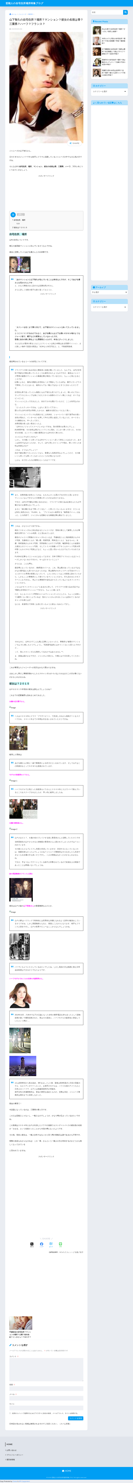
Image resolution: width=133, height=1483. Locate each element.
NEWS (61, 1252)
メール (13, 1394)
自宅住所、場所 (18, 220)
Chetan (15, 1481)
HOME (67, 1471)
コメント (14, 1356)
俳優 (76, 1252)
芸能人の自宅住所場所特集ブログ (25, 3)
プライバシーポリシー (15, 1455)
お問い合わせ (12, 1450)
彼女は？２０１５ (19, 227)
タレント (69, 1252)
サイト (12, 1404)
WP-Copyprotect (24, 1481)
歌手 (81, 1252)
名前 (12, 1385)
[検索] (125, 12)
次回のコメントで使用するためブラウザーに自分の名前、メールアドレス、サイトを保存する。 (45, 1413)
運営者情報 (11, 1460)
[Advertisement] (46, 192)
